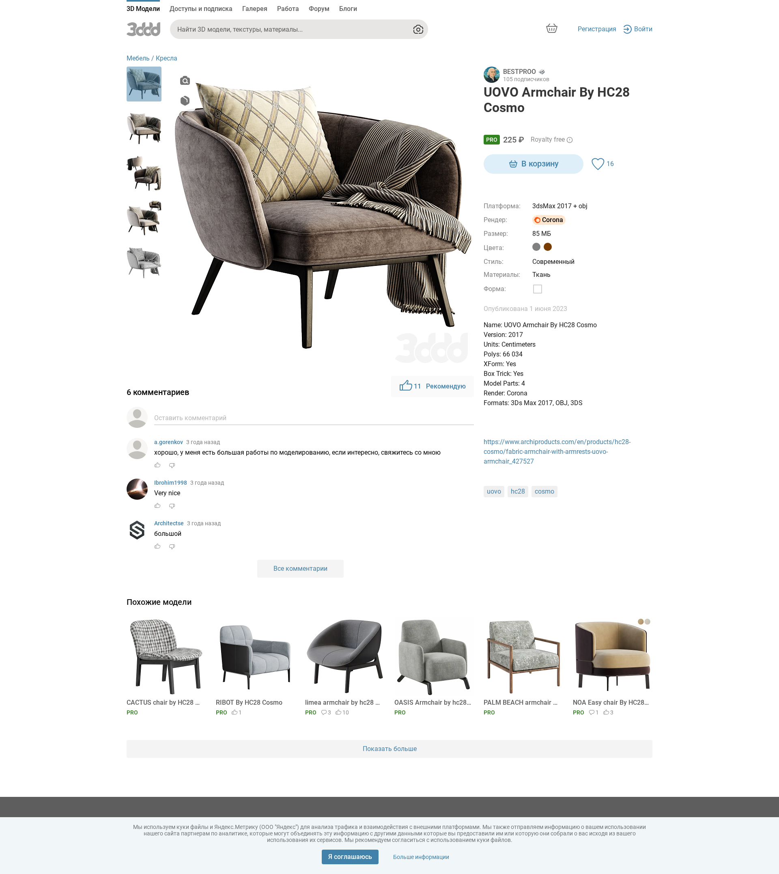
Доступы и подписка (201, 9)
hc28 (518, 491)
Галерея (254, 9)
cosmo (544, 491)
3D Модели (143, 9)
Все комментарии (300, 568)
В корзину (540, 163)
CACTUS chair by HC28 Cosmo (165, 702)
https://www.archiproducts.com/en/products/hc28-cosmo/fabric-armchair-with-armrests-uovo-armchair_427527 (557, 451)
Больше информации (421, 857)
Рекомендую (440, 386)
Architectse (169, 523)
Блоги (348, 9)
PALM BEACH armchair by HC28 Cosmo (522, 702)
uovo (494, 491)
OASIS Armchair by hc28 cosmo (432, 702)
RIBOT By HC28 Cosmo (249, 702)
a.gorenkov (168, 442)
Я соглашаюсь (350, 857)
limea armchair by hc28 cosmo (343, 702)
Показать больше (390, 749)
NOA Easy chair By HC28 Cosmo (611, 702)
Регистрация (597, 29)
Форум (319, 9)
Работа (288, 9)
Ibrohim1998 (170, 482)
